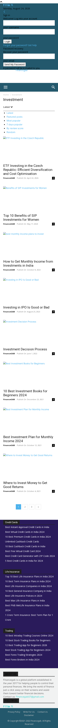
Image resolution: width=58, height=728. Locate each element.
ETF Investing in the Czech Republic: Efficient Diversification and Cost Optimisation (27, 170)
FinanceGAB (9, 178)
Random (11, 132)
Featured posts (14, 116)
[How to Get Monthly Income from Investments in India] (29, 244)
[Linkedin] (9, 5)
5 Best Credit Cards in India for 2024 (24, 560)
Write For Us (28, 712)
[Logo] (0, 93)
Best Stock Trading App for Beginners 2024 (27, 649)
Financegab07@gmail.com (30, 696)
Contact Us (43, 712)
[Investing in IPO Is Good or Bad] (29, 290)
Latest (10, 112)
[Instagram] (6, 5)
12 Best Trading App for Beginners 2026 (26, 645)
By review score (15, 128)
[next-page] (38, 507)
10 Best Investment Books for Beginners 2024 (25, 393)
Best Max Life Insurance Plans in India (25, 600)
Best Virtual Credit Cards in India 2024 (24, 531)
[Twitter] (12, 5)
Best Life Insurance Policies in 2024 (23, 595)
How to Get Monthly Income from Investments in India (28, 263)
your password (11, 37)
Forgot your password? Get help (20, 45)
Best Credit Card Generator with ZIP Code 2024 (30, 555)
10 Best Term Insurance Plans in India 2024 (27, 581)
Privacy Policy (14, 712)
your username (11, 27)
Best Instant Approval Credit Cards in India (27, 527)
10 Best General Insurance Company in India (28, 590)
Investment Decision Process (25, 349)
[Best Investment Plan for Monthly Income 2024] (29, 420)
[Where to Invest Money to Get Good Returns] (29, 466)
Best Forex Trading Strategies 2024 (23, 654)
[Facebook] (4, 5)
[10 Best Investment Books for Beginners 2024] (29, 374)
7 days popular (14, 124)
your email (8, 60)
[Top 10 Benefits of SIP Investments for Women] (29, 199)
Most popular (13, 120)
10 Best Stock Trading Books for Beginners (27, 640)
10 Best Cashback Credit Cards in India (25, 546)
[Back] (4, 11)
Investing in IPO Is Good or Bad (26, 307)
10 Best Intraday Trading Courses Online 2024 (29, 635)
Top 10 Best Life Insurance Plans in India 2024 (29, 576)
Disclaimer (29, 715)
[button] (5, 87)
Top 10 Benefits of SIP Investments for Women (21, 218)
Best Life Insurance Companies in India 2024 (28, 586)
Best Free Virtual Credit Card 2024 (22, 551)
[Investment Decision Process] (29, 332)
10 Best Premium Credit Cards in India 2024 (28, 536)
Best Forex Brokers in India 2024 (22, 659)
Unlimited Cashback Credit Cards (22, 541)
